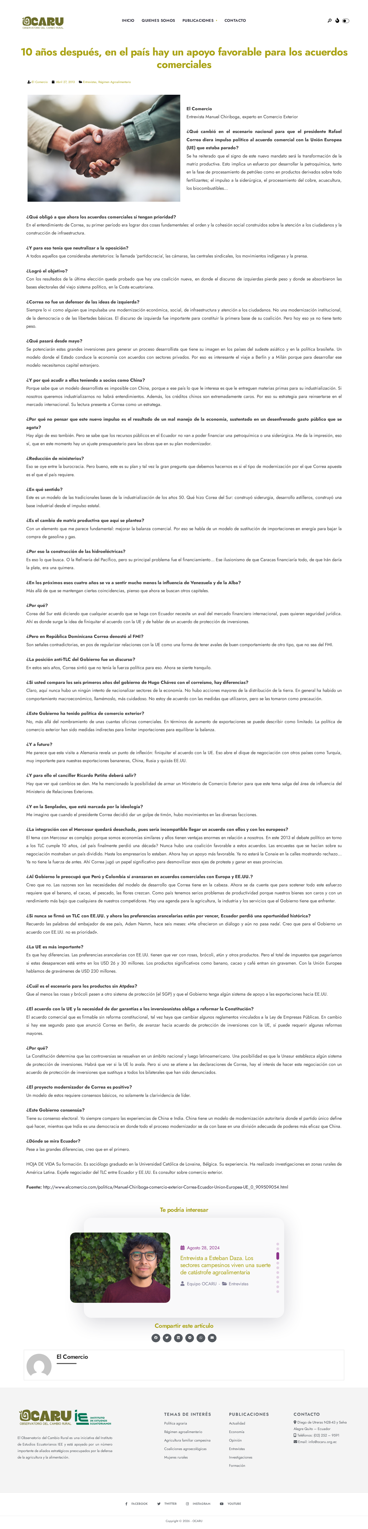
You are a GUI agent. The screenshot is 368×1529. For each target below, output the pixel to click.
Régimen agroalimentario (114, 82)
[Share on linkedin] (178, 1338)
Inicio (128, 20)
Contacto (235, 20)
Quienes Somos (158, 20)
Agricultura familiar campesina (187, 1440)
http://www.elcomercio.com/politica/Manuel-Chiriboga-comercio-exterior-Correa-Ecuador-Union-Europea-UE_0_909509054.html (165, 1187)
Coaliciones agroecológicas (185, 1448)
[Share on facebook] (155, 1338)
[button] (277, 1244)
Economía (236, 1431)
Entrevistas (89, 82)
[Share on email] (212, 1338)
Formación (237, 1465)
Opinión (235, 1440)
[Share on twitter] (167, 1338)
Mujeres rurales (176, 1457)
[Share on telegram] (189, 1338)
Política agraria (175, 1423)
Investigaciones (240, 1457)
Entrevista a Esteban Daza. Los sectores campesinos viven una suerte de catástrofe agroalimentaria (225, 1265)
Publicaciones (198, 20)
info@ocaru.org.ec (322, 1441)
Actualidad (237, 1423)
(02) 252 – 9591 (326, 1435)
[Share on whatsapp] (201, 1338)
